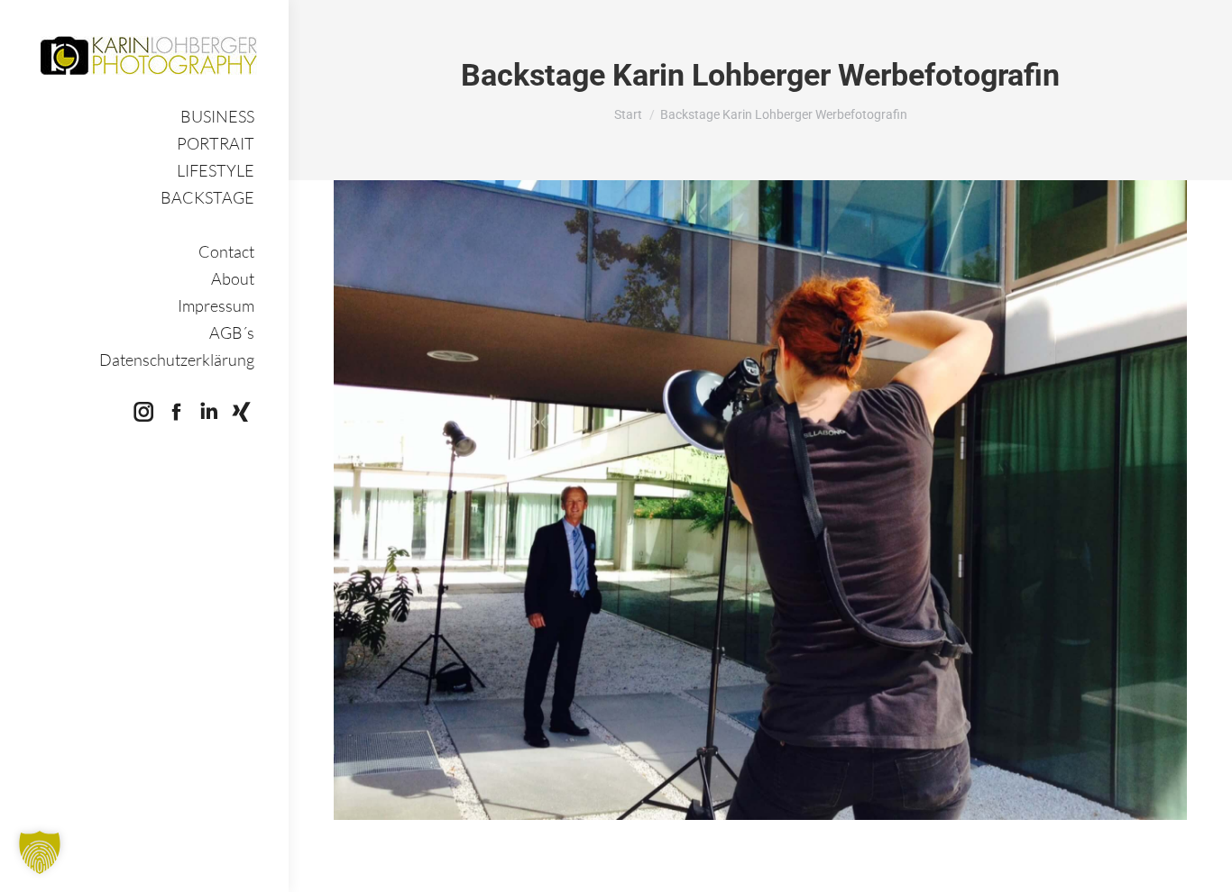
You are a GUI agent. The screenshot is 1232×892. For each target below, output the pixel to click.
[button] (39, 852)
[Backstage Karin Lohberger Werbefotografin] (760, 500)
